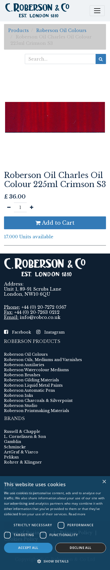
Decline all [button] (80, 547)
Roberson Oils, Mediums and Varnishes (43, 359)
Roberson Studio (20, 405)
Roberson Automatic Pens (29, 390)
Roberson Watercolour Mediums (36, 369)
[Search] (101, 59)
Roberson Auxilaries (24, 364)
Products (18, 30)
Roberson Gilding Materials (31, 380)
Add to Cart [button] (57, 223)
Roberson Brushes (22, 375)
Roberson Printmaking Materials (36, 410)
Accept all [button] (28, 547)
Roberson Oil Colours (61, 30)
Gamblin (12, 441)
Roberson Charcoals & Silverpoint (38, 400)
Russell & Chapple (22, 431)
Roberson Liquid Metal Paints (33, 385)
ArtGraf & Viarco (21, 452)
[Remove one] (9, 207)
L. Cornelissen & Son (25, 436)
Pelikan (11, 457)
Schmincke (15, 447)
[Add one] (32, 207)
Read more (77, 514)
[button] (55, 561)
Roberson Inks (18, 395)
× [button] (104, 482)
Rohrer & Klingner (23, 462)
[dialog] (55, 523)
